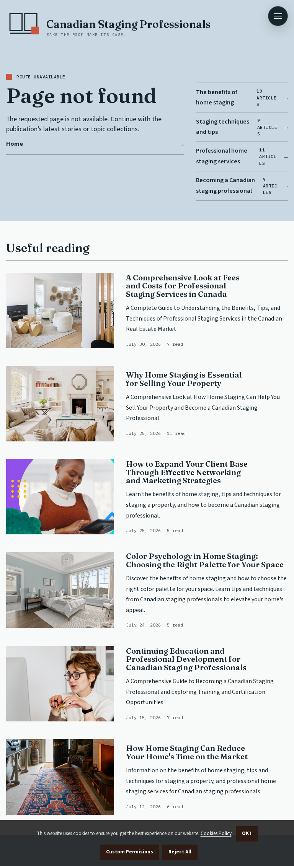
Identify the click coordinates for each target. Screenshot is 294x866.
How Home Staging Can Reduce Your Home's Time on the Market (187, 752)
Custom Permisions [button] (129, 851)
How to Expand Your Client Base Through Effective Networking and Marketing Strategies (187, 472)
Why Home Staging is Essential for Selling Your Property (184, 379)
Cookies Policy (216, 833)
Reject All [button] (179, 851)
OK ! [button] (247, 833)
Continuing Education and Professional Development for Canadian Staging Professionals (186, 659)
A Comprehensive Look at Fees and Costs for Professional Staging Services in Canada (183, 286)
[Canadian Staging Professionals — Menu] (278, 16)
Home (14, 144)
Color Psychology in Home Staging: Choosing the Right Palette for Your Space (205, 560)
